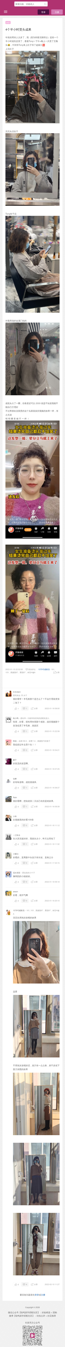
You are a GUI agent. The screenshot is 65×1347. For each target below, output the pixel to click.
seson (15, 891)
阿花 (15, 741)
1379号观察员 (44, 669)
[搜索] (45, 4)
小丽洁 (15, 853)
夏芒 (15, 759)
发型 (8, 22)
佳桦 (15, 778)
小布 (15, 816)
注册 (57, 12)
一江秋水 (16, 835)
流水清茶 (16, 872)
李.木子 (24, 695)
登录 (43, 12)
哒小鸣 (15, 718)
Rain (15, 797)
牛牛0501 (17, 692)
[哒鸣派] (8, 4)
